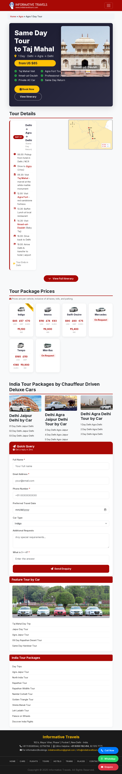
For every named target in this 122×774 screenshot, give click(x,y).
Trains (69, 761)
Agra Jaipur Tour (20, 634)
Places (81, 761)
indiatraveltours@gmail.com (61, 750)
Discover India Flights (22, 721)
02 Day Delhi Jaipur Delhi (21, 431)
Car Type (17, 517)
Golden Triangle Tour (22, 699)
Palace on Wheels (21, 716)
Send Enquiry (62, 568)
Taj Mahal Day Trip (21, 623)
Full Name (19, 459)
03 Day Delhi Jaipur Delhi (21, 435)
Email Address (21, 474)
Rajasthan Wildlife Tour (23, 688)
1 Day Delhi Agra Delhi (91, 424)
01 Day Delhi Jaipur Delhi (21, 426)
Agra (21, 16)
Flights (34, 761)
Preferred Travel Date (24, 503)
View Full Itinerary (62, 278)
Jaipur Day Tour (20, 629)
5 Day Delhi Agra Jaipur (56, 439)
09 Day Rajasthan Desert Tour (27, 640)
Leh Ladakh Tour (20, 710)
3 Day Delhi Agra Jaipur (56, 430)
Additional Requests (23, 530)
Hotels (57, 761)
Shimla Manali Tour (21, 705)
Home (13, 16)
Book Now (28, 89)
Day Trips (17, 666)
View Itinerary (28, 96)
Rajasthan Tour (19, 683)
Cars (22, 761)
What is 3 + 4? (21, 552)
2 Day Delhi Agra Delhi (92, 429)
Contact (94, 761)
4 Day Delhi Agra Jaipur (56, 434)
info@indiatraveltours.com (89, 750)
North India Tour (20, 677)
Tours (45, 761)
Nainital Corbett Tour (22, 694)
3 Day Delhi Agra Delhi (92, 434)
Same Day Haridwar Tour (24, 645)
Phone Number (21, 488)
